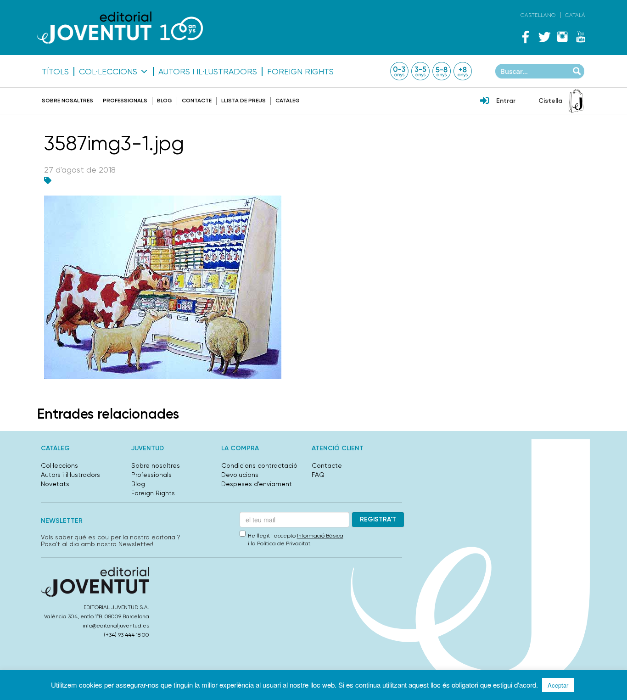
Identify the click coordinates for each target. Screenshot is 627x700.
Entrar (505, 101)
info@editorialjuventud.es (116, 625)
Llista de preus (243, 100)
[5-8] (441, 71)
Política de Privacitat (283, 543)
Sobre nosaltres (67, 100)
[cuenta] (484, 101)
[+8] (462, 71)
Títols (55, 71)
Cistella (550, 101)
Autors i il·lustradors (207, 71)
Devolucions (239, 474)
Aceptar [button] (558, 685)
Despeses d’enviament (256, 483)
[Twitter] (544, 37)
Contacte (197, 100)
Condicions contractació (259, 465)
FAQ (318, 474)
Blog (164, 100)
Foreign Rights (300, 71)
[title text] (120, 27)
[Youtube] (580, 37)
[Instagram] (562, 37)
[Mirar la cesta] (576, 101)
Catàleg (287, 100)
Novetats (55, 483)
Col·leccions (108, 71)
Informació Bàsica (320, 535)
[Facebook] (525, 37)
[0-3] (399, 71)
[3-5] (420, 71)
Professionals (125, 100)
